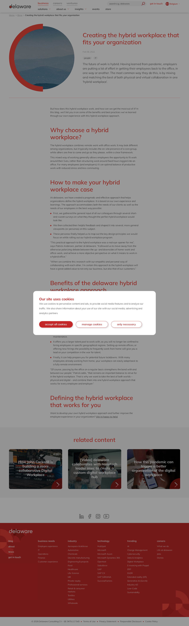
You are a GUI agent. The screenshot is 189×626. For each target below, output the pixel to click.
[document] (94, 313)
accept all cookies (56, 324)
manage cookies (92, 324)
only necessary (126, 324)
